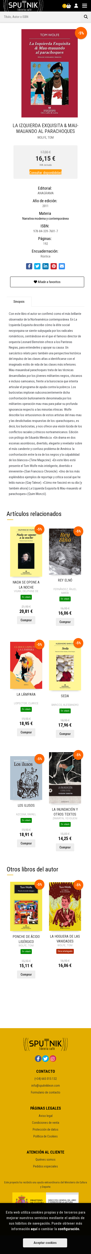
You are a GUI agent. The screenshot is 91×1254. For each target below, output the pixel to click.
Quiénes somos (45, 1159)
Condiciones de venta (45, 1122)
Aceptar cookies (45, 1243)
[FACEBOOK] (38, 1058)
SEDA (65, 696)
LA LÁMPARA (26, 694)
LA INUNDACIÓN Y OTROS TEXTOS (65, 811)
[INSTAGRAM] (52, 1058)
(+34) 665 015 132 (45, 1078)
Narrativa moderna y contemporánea (45, 219)
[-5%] (26, 551)
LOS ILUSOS (26, 805)
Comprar (26, 620)
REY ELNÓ (65, 580)
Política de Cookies (45, 1136)
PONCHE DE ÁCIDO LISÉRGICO (26, 939)
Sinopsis (19, 302)
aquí (34, 1229)
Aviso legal (46, 1116)
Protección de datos (45, 1129)
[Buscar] (85, 16)
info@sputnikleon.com (45, 1085)
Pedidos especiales (45, 1166)
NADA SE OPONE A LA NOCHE (26, 584)
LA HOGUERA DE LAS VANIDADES (65, 938)
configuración (68, 1229)
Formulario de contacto (45, 1092)
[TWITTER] (45, 1058)
